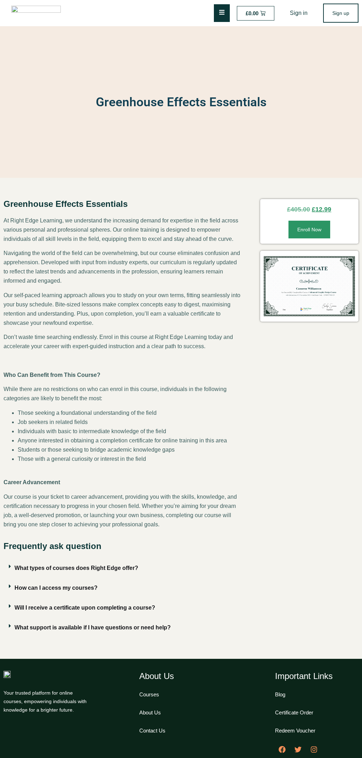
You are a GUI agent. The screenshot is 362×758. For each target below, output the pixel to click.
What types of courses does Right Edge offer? (76, 568)
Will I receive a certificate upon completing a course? (84, 608)
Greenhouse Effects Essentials (181, 102)
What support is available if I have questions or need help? (92, 627)
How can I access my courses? (56, 588)
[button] (123, 568)
